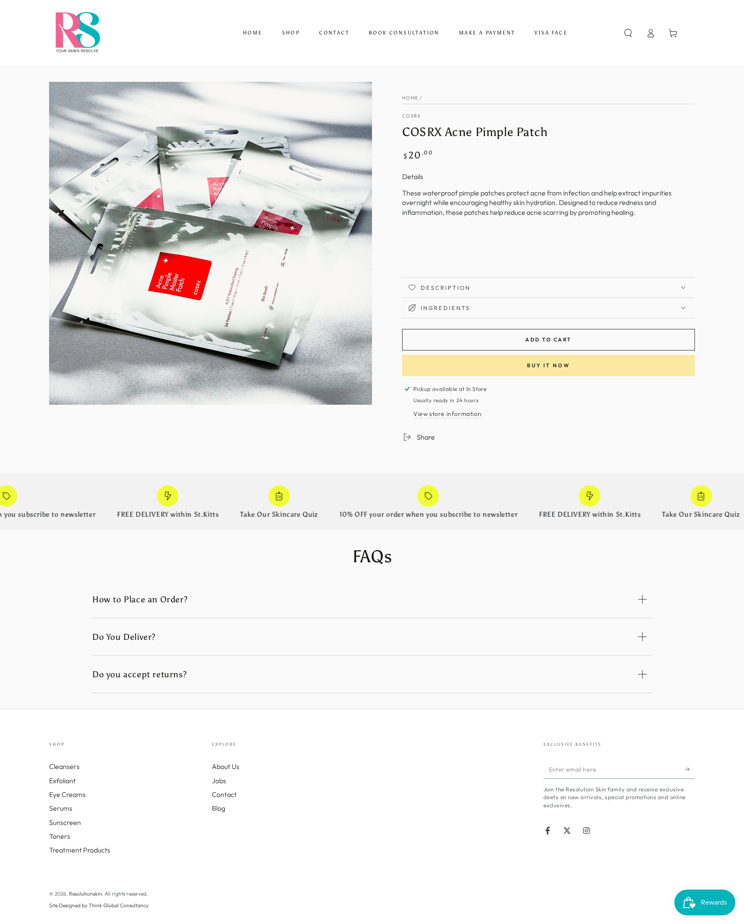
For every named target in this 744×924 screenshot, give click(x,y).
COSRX (412, 116)
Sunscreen (65, 822)
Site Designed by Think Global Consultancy (99, 905)
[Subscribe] (690, 769)
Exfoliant (62, 780)
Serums (60, 808)
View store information (447, 414)
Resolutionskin (85, 893)
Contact (224, 794)
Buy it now (548, 365)
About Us (225, 766)
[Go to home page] (77, 33)
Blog (218, 808)
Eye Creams (67, 794)
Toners (59, 836)
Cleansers (64, 766)
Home (410, 98)
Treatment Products (79, 850)
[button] (628, 33)
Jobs (219, 780)
